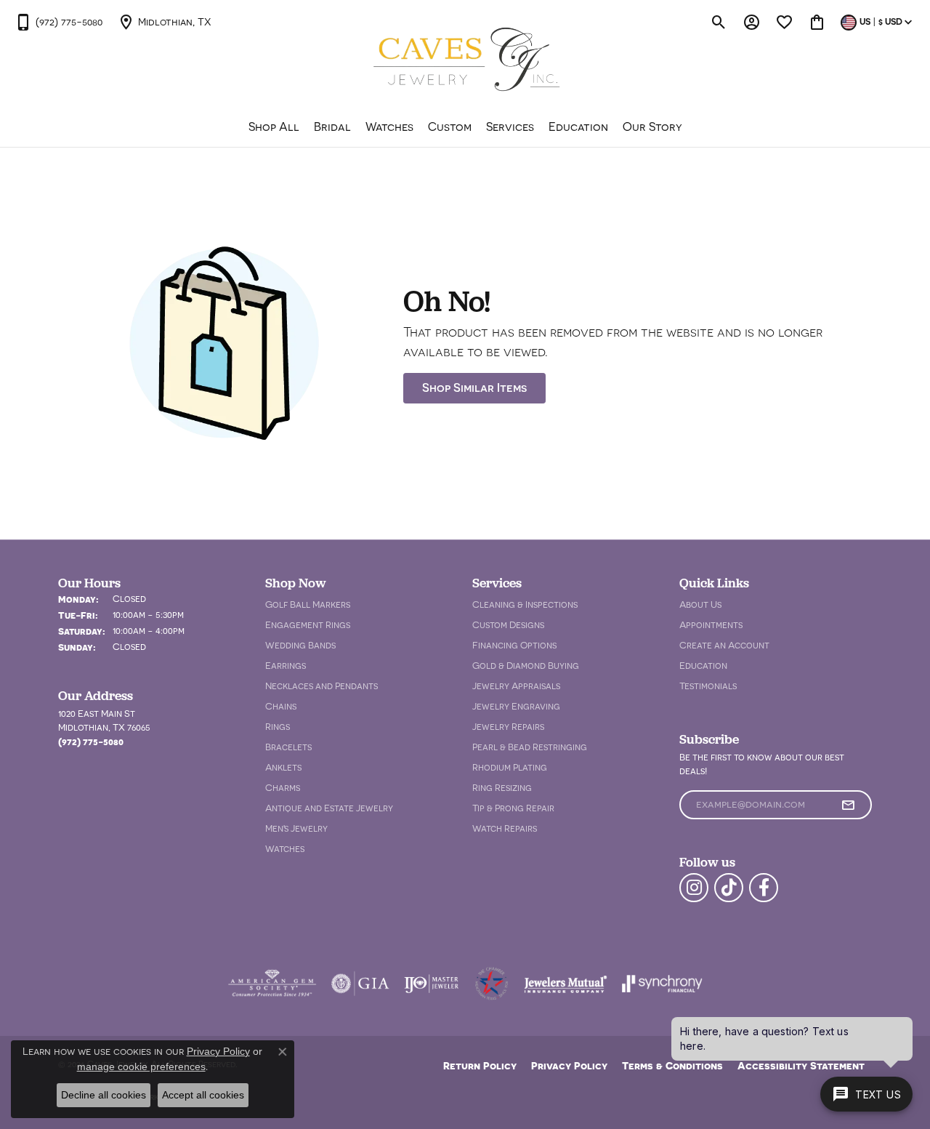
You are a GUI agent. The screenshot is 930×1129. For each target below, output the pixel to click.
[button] (719, 21)
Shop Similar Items (474, 388)
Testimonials (708, 685)
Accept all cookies (203, 1095)
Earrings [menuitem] (285, 665)
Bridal (332, 126)
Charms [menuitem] (282, 787)
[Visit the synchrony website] (662, 983)
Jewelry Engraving (516, 706)
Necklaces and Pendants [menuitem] (321, 685)
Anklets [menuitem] (283, 767)
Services (510, 126)
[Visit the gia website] (360, 983)
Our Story (652, 126)
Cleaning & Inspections (525, 604)
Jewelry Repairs (508, 726)
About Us (700, 604)
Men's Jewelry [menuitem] (296, 828)
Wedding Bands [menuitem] (300, 645)
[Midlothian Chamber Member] (491, 983)
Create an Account (724, 645)
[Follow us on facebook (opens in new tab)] (763, 887)
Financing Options (514, 645)
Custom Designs (508, 624)
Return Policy (480, 1065)
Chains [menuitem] (280, 706)
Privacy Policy (569, 1065)
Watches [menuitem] (284, 848)
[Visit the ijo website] (431, 983)
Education (578, 126)
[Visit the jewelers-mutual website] (565, 983)
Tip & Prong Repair (513, 808)
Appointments (711, 624)
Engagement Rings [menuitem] (307, 624)
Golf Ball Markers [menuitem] (307, 604)
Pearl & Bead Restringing (529, 747)
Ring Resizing (502, 787)
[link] (58, 21)
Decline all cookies (103, 1095)
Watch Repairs (504, 828)
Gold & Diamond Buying (525, 665)
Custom (450, 126)
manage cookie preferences (141, 1066)
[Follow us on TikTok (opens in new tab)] (728, 887)
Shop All (273, 126)
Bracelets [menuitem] (288, 747)
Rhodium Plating (509, 767)
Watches (389, 126)
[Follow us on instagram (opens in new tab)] (693, 887)
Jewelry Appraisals (516, 685)
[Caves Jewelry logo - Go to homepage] (465, 61)
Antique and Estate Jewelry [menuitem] (329, 808)
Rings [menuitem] (277, 726)
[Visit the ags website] (272, 983)
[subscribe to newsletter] (847, 805)
